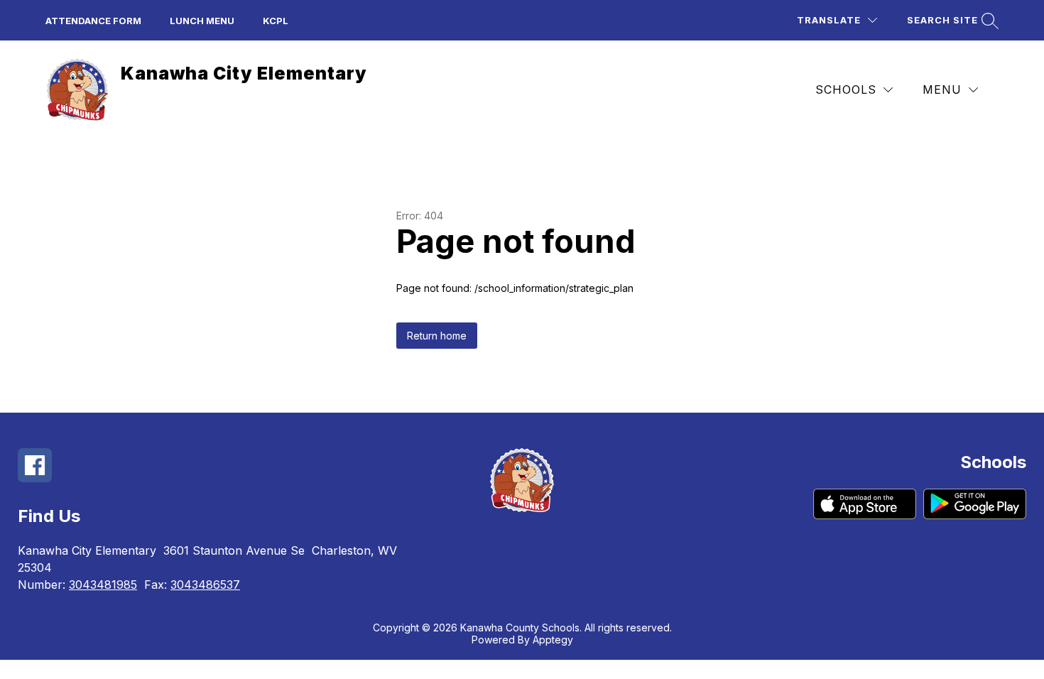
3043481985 (103, 584)
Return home (437, 336)
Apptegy (553, 640)
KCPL (275, 20)
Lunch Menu (202, 20)
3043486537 (205, 584)
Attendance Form (93, 20)
